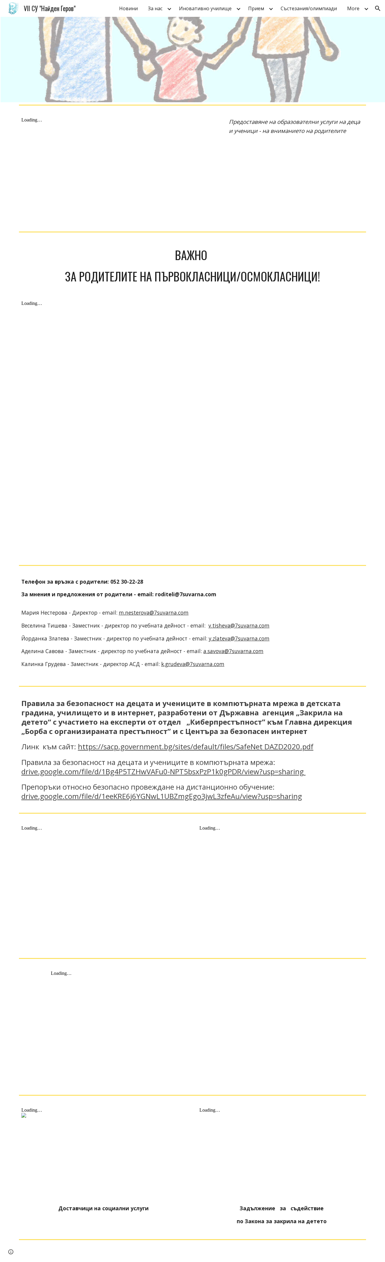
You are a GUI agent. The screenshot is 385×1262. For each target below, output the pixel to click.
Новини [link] (128, 8)
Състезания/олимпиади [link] (309, 8)
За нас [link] (155, 8)
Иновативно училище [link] (205, 8)
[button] (378, 8)
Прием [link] (256, 8)
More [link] (353, 8)
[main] (296, 126)
